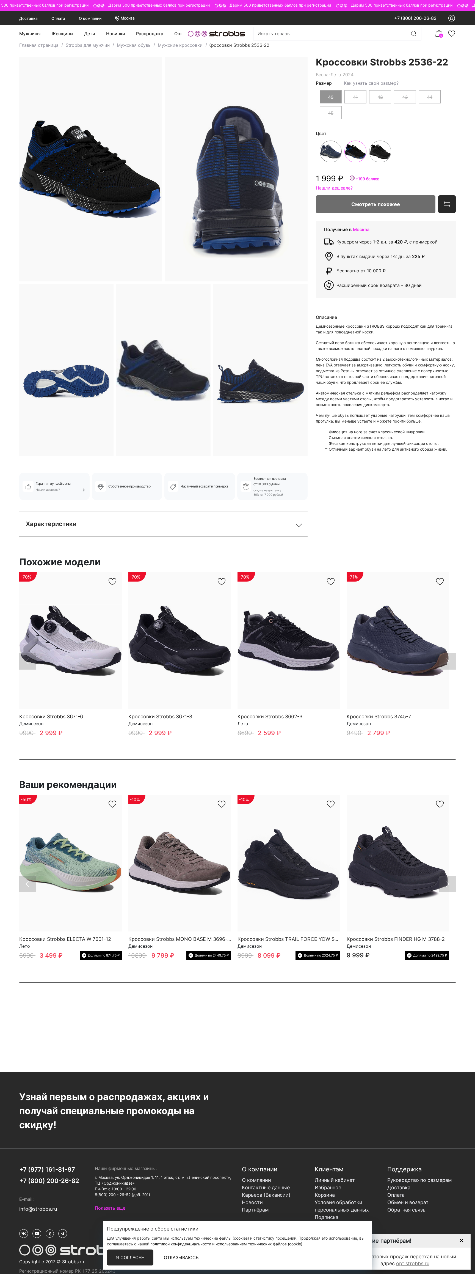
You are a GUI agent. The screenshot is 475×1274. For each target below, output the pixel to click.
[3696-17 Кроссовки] (179, 863)
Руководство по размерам (419, 1180)
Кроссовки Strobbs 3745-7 (379, 716)
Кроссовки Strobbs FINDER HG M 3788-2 (396, 939)
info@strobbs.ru (38, 1209)
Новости (252, 1202)
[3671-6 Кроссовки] (70, 640)
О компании (90, 18)
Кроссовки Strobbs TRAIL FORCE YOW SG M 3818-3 (300, 939)
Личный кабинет (335, 1180)
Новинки (115, 33)
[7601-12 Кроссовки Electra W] (70, 863)
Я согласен (130, 1257)
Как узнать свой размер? (371, 83)
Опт (178, 33)
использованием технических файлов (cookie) (259, 1244)
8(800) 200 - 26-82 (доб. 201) (122, 1194)
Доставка (28, 18)
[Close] (461, 1240)
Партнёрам (255, 1210)
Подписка (326, 1217)
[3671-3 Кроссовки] (179, 640)
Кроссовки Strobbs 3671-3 (160, 716)
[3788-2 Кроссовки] (398, 863)
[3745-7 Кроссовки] (398, 640)
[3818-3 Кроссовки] (289, 863)
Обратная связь (406, 1210)
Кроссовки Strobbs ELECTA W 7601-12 (65, 939)
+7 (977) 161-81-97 (47, 1169)
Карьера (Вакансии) (266, 1195)
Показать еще (110, 1208)
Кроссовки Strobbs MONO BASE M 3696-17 (180, 939)
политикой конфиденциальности (180, 1244)
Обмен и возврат (408, 1202)
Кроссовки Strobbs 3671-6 (51, 716)
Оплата (58, 18)
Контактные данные (266, 1187)
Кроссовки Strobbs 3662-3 (270, 716)
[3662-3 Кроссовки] (289, 640)
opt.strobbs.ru (412, 1263)
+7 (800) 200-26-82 (415, 18)
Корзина (325, 1195)
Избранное (328, 1187)
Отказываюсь (181, 1257)
